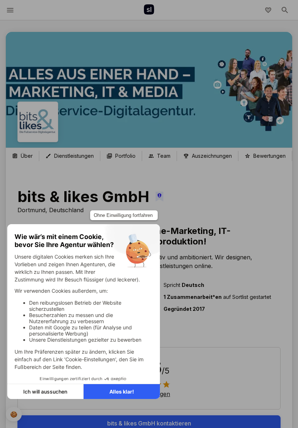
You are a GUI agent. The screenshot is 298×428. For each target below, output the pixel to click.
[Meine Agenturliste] (268, 10)
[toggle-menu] (10, 10)
